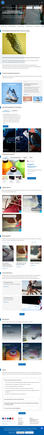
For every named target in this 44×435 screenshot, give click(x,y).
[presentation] (33, 242)
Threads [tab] (5, 157)
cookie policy (30, 430)
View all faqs (21, 413)
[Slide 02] (37, 21)
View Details (6, 286)
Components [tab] (14, 110)
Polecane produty (29, 26)
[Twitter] (10, 418)
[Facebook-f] (3, 418)
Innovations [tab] (6, 110)
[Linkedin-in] (8, 418)
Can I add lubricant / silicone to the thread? (14, 399)
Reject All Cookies (20, 432)
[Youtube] (13, 418)
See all (21, 314)
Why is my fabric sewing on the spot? (12, 380)
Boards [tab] (25, 157)
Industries (8, 7)
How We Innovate (21, 26)
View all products (31, 178)
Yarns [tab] (31, 157)
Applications (37, 26)
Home (3, 7)
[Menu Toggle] (42, 3)
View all (5, 126)
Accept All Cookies (29, 432)
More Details (4, 268)
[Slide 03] (39, 21)
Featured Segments (12, 26)
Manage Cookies (12, 432)
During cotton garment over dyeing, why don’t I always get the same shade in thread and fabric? (21, 403)
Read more (26, 94)
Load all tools (21, 364)
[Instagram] (5, 418)
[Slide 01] (36, 21)
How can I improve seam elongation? (12, 408)
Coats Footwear (3, 26)
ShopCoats (38, 7)
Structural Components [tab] (15, 157)
